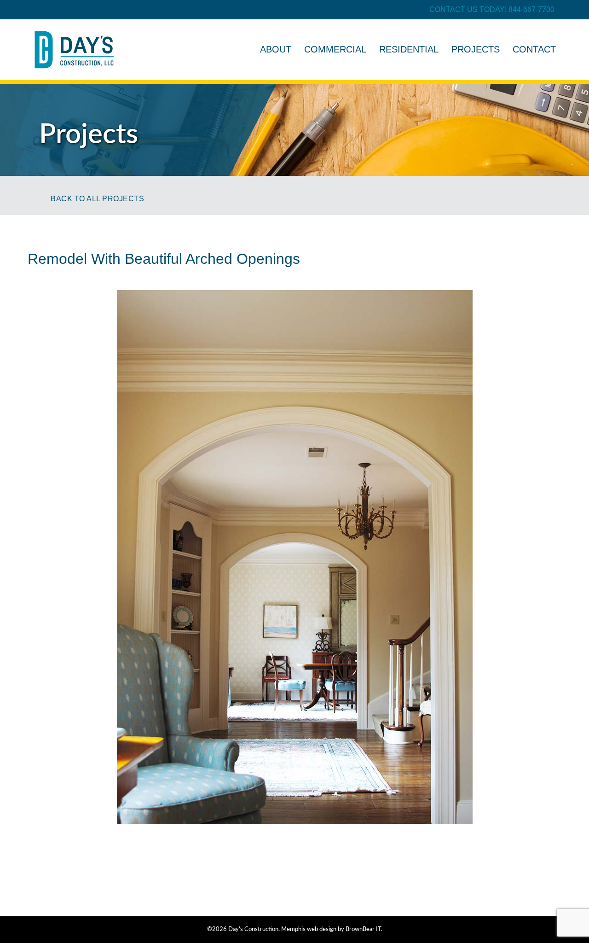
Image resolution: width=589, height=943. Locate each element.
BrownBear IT (363, 929)
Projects (475, 49)
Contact (534, 49)
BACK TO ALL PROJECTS (97, 199)
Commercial (335, 49)
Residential (409, 49)
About (275, 49)
